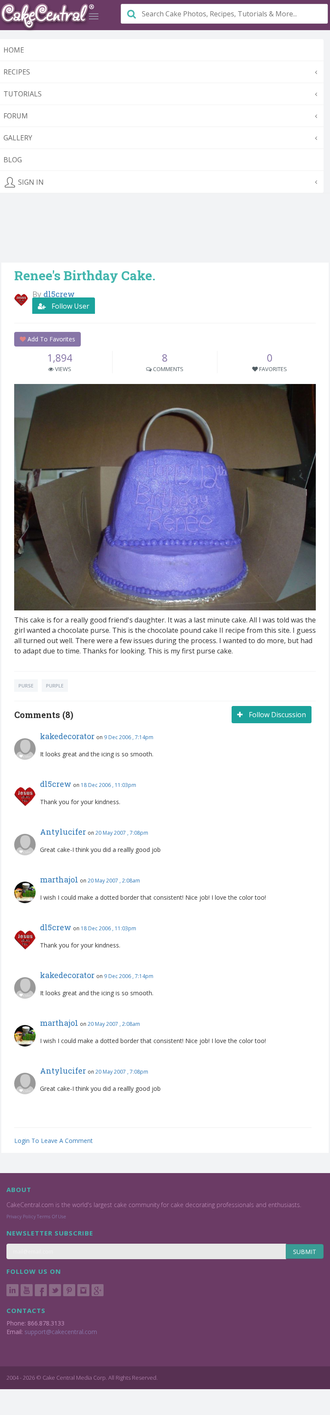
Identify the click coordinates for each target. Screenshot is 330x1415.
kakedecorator (67, 736)
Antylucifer (63, 832)
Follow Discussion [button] (276, 714)
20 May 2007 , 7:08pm (121, 832)
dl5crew (55, 784)
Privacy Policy (21, 1217)
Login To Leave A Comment (53, 1140)
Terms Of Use (51, 1217)
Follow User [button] (69, 306)
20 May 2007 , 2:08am (114, 880)
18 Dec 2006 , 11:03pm (108, 785)
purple (55, 685)
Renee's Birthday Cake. (85, 275)
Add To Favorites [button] (50, 339)
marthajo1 (59, 879)
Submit (304, 1252)
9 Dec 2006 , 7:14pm (128, 737)
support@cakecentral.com (60, 1332)
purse (26, 685)
